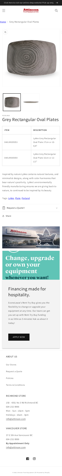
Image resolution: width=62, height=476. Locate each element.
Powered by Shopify (43, 472)
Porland (26, 198)
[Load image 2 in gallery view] (31, 102)
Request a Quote (14, 371)
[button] (3, 10)
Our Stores (11, 364)
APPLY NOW (19, 337)
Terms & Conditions (15, 385)
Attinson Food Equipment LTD (26, 472)
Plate (17, 198)
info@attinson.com (16, 418)
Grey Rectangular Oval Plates (24, 21)
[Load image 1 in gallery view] (12, 102)
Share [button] (8, 216)
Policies (10, 378)
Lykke (11, 198)
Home (3, 21)
